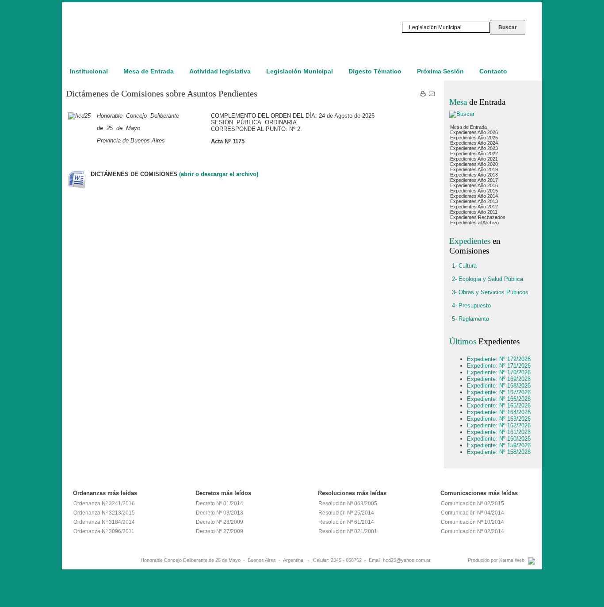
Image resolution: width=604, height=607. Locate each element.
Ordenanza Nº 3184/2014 (104, 522)
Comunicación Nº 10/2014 (472, 522)
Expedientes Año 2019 (474, 169)
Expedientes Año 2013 (474, 201)
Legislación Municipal (299, 71)
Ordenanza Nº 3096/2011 (103, 531)
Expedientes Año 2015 (474, 190)
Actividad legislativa (220, 71)
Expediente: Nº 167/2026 (499, 392)
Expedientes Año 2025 (474, 137)
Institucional (89, 71)
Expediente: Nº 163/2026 (499, 418)
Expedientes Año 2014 (474, 196)
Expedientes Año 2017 (474, 180)
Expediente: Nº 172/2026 (499, 359)
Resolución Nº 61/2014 (346, 522)
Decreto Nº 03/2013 (219, 513)
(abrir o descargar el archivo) (218, 174)
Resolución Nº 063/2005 (347, 503)
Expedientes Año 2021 (474, 158)
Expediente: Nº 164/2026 (499, 412)
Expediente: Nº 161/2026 (499, 432)
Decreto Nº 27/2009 (219, 531)
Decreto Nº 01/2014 (219, 503)
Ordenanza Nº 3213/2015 (104, 513)
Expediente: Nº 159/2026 (499, 445)
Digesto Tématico (374, 71)
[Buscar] (461, 114)
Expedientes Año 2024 (474, 143)
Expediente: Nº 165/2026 (499, 405)
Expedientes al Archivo (474, 222)
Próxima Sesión (440, 71)
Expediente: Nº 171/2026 (499, 365)
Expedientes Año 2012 (474, 206)
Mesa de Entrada (148, 71)
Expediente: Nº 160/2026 (499, 438)
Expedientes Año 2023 (474, 148)
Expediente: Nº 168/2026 (499, 385)
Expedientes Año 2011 (473, 212)
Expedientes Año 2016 (474, 185)
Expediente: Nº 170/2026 (499, 372)
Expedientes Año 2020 (474, 164)
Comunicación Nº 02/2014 (472, 531)
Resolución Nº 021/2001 (347, 531)
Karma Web (511, 560)
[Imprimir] (423, 95)
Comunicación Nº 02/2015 (472, 503)
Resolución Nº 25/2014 (346, 513)
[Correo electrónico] (431, 95)
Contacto (493, 71)
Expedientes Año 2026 (474, 132)
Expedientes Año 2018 (474, 174)
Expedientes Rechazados (477, 217)
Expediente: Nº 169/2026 (499, 379)
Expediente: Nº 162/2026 (499, 425)
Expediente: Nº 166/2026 (499, 399)
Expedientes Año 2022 (474, 153)
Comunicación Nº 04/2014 (472, 513)
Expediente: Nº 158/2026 (499, 452)
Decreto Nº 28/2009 (219, 522)
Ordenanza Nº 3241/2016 (104, 503)
